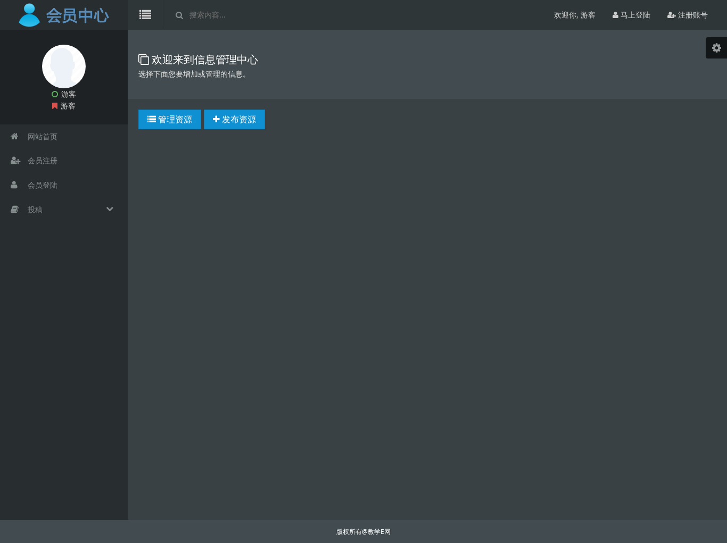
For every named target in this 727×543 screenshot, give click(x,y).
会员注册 (41, 160)
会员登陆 (41, 185)
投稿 (34, 209)
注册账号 (692, 15)
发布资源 (238, 119)
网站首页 (41, 136)
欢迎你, (575, 15)
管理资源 (174, 119)
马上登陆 (634, 15)
